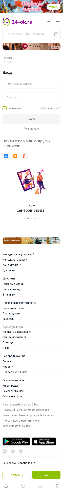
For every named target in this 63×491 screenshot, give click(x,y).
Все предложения (14, 356)
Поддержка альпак (15, 372)
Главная (7, 58)
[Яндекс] (24, 156)
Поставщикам (11, 313)
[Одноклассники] (15, 156)
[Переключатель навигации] (57, 22)
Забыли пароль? (50, 108)
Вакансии (8, 318)
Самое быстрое (12, 396)
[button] (6, 487)
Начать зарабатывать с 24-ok (21, 404)
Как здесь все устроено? (18, 254)
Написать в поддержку (17, 331)
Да (46, 474)
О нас (6, 347)
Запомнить (15, 108)
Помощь (8, 342)
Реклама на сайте (14, 308)
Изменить (16, 474)
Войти (31, 119)
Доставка (9, 270)
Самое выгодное (13, 380)
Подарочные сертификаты (19, 302)
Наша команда (12, 289)
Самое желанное (13, 391)
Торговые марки (13, 283)
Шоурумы (9, 278)
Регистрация (31, 128)
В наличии (9, 294)
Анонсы (7, 361)
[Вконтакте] (6, 156)
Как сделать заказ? (15, 259)
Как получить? (12, 265)
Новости (8, 366)
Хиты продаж (11, 385)
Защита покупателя (14, 337)
